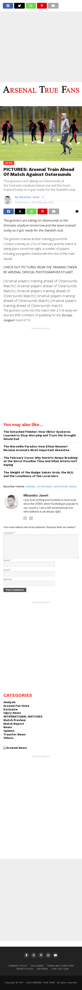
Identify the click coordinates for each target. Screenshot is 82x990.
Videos (8, 738)
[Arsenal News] (15, 748)
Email (7, 570)
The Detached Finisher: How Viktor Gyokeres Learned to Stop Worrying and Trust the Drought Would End (39, 435)
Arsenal (30, 486)
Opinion (8, 731)
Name (7, 560)
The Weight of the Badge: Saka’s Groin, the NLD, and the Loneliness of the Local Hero (38, 474)
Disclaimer (37, 966)
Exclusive (10, 709)
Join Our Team (59, 969)
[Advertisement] (41, 41)
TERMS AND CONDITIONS (60, 966)
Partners (42, 969)
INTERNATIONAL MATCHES (22, 716)
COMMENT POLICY (17, 966)
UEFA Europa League (65, 486)
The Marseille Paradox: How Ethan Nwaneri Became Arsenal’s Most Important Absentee (36, 448)
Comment (9, 533)
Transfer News (14, 734)
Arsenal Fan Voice (16, 706)
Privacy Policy (25, 969)
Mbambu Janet (29, 197)
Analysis (9, 702)
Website (7, 579)
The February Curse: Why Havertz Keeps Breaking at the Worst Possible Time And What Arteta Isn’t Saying (40, 461)
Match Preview (14, 720)
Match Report (13, 724)
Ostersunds (44, 486)
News (7, 727)
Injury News (12, 713)
